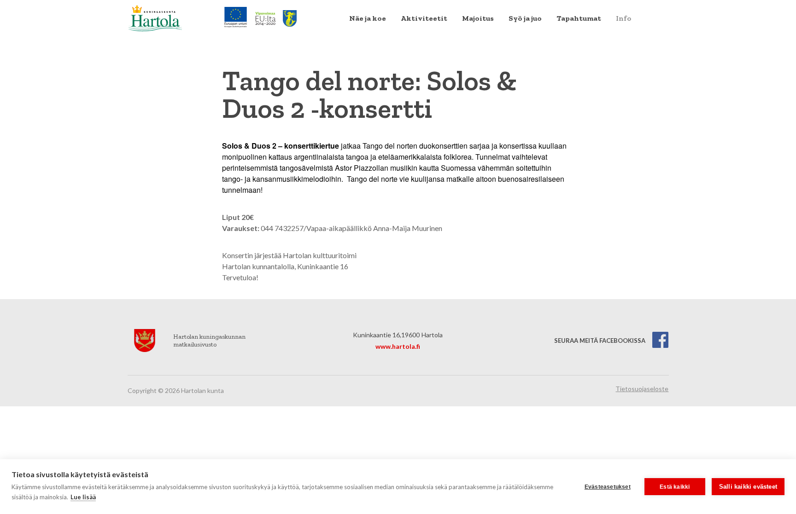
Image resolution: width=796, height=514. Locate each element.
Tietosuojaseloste (641, 389)
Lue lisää (83, 497)
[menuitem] (367, 18)
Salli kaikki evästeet (748, 486)
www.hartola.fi (397, 346)
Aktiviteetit (424, 18)
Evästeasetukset (608, 487)
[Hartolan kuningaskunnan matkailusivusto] (155, 17)
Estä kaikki (675, 487)
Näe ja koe (367, 18)
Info (623, 18)
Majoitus (478, 18)
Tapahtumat (578, 18)
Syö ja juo (525, 18)
